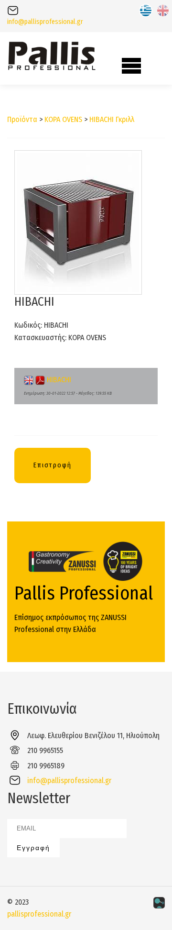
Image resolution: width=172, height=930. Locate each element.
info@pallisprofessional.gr (45, 22)
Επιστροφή (52, 465)
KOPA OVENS (63, 119)
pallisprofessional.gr (39, 914)
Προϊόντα (22, 119)
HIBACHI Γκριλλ (111, 119)
